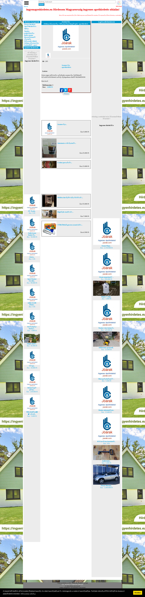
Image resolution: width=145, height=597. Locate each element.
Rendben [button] (138, 593)
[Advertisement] (32, 97)
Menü (26, 6)
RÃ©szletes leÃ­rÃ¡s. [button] (28, 594)
